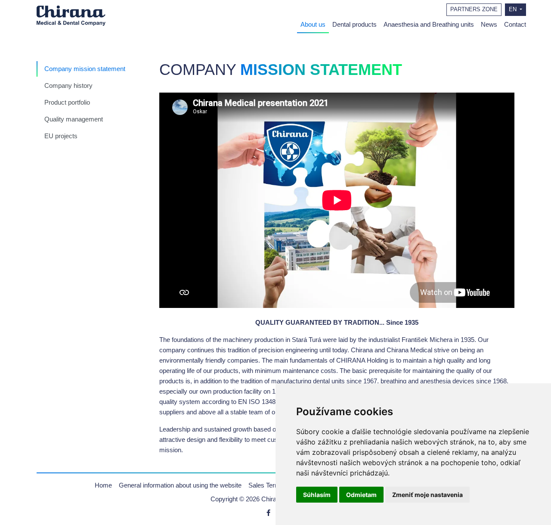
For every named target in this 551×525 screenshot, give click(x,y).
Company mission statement (84, 68)
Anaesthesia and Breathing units (429, 24)
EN (513, 9)
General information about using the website (180, 485)
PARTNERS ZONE (474, 9)
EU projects (60, 136)
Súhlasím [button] (317, 494)
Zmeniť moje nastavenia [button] (427, 494)
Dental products (354, 24)
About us (312, 24)
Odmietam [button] (361, 494)
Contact (515, 24)
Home (103, 485)
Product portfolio (67, 102)
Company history (68, 85)
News (489, 24)
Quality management (73, 119)
